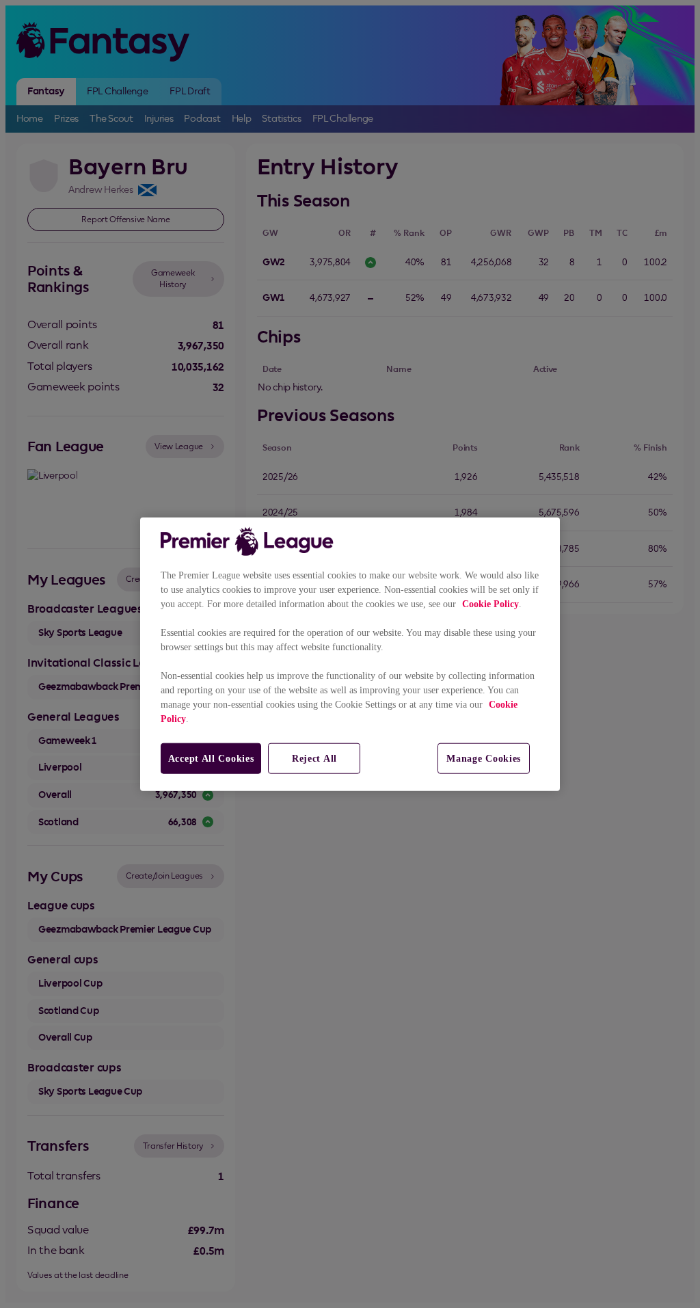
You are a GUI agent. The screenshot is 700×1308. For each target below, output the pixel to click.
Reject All (314, 758)
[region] (350, 654)
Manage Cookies (483, 758)
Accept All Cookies (211, 758)
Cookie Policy (490, 603)
